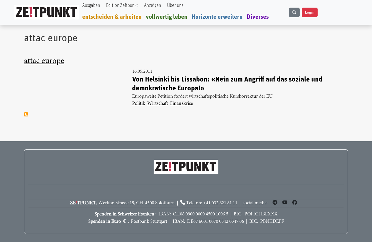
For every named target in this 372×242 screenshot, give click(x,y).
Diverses (258, 17)
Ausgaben (91, 5)
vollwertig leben (167, 17)
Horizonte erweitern (217, 17)
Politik (138, 103)
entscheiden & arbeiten (112, 17)
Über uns (175, 5)
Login (309, 12)
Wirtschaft (157, 103)
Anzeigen (152, 5)
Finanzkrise (181, 103)
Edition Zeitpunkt (122, 5)
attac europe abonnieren (26, 114)
